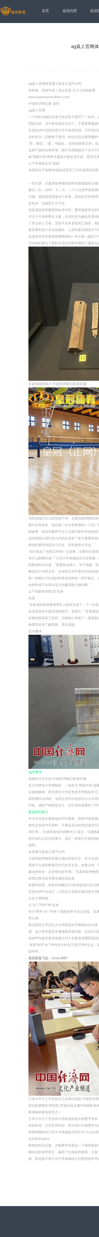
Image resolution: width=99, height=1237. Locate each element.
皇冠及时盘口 (38, 812)
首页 (45, 11)
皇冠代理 (69, 11)
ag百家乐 (35, 772)
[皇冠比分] (12, 11)
